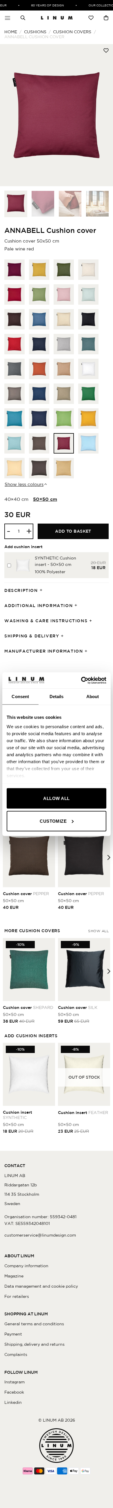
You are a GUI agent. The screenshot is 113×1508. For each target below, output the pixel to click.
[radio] (14, 269)
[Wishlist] (91, 17)
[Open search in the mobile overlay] (23, 17)
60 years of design (44, 5)
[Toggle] (42, 590)
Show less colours (24, 484)
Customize (53, 820)
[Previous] (9, 115)
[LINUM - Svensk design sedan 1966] (56, 18)
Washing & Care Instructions (46, 620)
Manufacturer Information (43, 651)
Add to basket (73, 531)
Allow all (56, 798)
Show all (98, 931)
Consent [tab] (20, 696)
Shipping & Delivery (31, 636)
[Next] (103, 115)
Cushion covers (72, 31)
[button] (7, 18)
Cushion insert (17, 1115)
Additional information (38, 605)
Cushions (35, 31)
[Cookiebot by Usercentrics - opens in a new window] (81, 680)
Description (21, 590)
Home (10, 31)
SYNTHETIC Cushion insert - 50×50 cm (55, 561)
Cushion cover (26, 893)
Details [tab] (57, 696)
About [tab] (92, 696)
